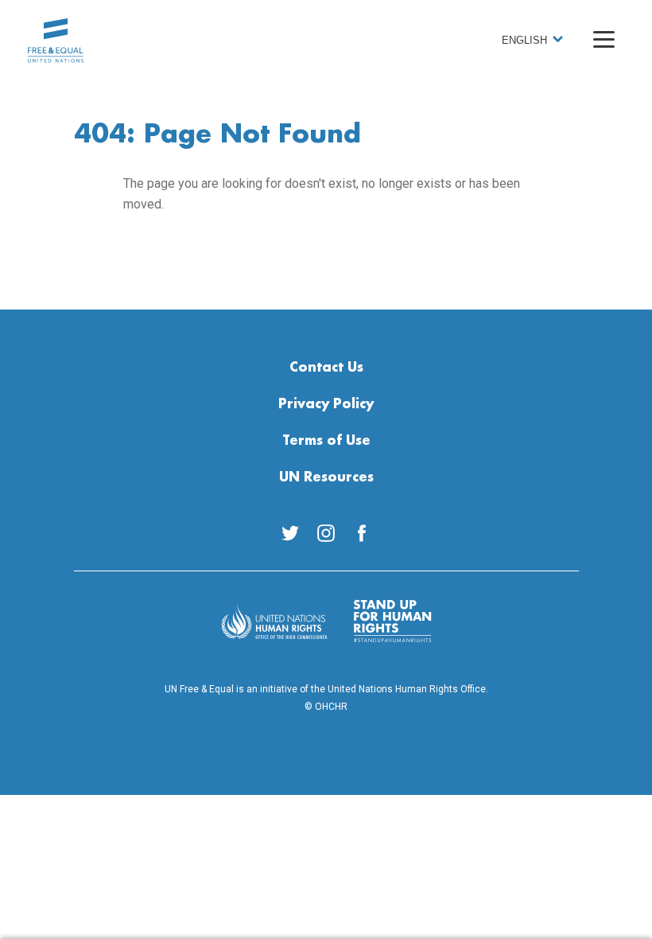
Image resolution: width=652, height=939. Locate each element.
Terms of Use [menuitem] (326, 440)
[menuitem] (291, 533)
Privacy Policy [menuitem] (326, 404)
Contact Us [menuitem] (326, 367)
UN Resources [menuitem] (326, 477)
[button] (604, 39)
